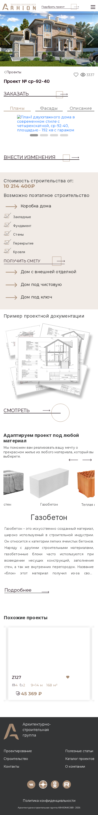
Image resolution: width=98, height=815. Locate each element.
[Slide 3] (55, 60)
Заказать (16, 94)
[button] (49, 206)
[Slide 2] (43, 60)
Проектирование (18, 751)
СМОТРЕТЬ (17, 410)
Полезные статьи (79, 751)
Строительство (16, 759)
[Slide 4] (67, 60)
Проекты (13, 72)
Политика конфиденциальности (49, 801)
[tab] (49, 487)
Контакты (11, 766)
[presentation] (73, 459)
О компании (75, 766)
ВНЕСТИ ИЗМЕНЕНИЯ (29, 157)
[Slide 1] (31, 60)
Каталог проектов (79, 759)
